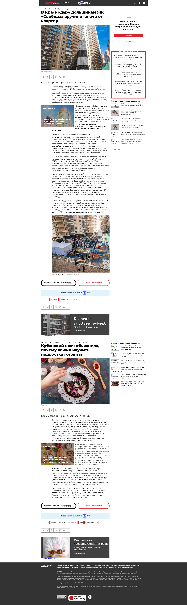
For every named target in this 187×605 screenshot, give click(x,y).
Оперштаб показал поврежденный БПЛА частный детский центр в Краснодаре (129, 92)
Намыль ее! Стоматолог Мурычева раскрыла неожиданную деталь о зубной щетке (132, 369)
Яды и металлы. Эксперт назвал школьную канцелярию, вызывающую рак (131, 112)
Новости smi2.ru (48, 336)
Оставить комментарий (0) (93, 283)
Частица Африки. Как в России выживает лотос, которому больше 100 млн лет (132, 119)
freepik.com (45, 405)
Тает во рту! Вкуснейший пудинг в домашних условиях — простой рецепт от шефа (132, 383)
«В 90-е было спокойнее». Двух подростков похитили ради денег (132, 104)
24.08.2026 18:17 (46, 342)
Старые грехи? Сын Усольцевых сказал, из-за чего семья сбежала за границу (133, 134)
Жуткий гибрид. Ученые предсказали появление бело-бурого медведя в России (133, 354)
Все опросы (129, 41)
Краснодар (71, 434)
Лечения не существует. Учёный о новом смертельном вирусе (132, 126)
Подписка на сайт (63, 568)
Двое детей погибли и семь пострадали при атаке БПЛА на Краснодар (128, 74)
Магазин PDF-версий (102, 565)
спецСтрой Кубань (47, 72)
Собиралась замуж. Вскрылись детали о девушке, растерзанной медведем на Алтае (132, 141)
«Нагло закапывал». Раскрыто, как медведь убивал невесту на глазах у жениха (133, 362)
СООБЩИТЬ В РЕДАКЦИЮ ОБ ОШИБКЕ (121, 568)
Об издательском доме (65, 565)
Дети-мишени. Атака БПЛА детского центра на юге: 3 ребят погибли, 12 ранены (128, 83)
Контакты (75, 568)
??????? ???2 (116, 150)
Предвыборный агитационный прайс (94, 568)
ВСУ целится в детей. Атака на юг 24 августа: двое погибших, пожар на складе (128, 57)
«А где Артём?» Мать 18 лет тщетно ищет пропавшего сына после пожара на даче (132, 347)
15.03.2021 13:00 (46, 9)
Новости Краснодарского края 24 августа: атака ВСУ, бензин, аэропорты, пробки (128, 66)
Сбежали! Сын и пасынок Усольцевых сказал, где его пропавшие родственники (133, 376)
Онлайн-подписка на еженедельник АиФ (125, 565)
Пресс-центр (80, 565)
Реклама (89, 565)
